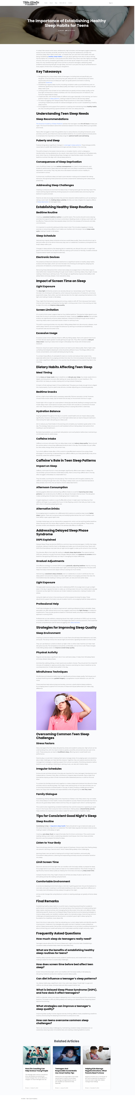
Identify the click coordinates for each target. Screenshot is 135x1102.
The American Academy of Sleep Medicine (49, 123)
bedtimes (49, 82)
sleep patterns (54, 98)
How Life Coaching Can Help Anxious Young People (36, 1069)
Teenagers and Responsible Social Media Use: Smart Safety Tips (66, 1070)
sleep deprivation (43, 202)
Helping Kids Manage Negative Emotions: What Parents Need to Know (96, 1070)
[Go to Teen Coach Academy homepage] (31, 3)
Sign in (111, 3)
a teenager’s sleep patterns (72, 145)
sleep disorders (75, 622)
